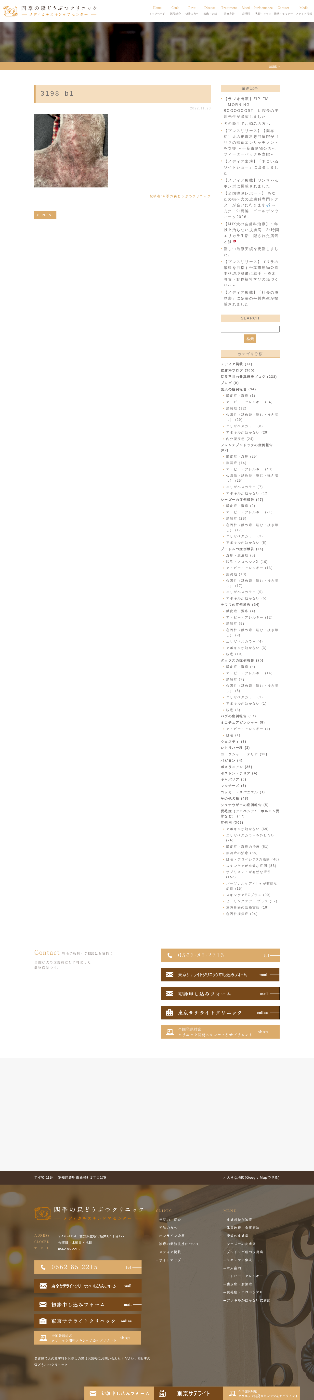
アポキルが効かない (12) (247, 493)
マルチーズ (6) (233, 786)
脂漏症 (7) (235, 679)
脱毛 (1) (233, 735)
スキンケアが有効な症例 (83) (251, 866)
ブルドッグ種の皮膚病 (245, 1252)
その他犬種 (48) (235, 798)
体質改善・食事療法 (243, 1227)
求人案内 (234, 1268)
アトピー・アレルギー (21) (249, 512)
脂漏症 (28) (236, 518)
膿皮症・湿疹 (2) (241, 506)
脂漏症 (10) (236, 574)
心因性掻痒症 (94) (242, 914)
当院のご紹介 (170, 1220)
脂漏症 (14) (236, 463)
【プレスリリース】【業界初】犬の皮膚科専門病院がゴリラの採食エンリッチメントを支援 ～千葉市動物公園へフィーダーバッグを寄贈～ (251, 142)
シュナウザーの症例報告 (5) (245, 805)
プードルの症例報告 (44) (242, 549)
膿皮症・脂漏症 (239, 1284)
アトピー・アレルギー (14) (249, 673)
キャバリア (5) (233, 779)
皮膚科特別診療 (239, 1220)
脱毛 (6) (233, 710)
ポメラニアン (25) (236, 767)
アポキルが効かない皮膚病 (249, 1300)
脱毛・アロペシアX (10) (247, 562)
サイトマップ (170, 1260)
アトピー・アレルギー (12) (249, 617)
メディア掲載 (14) (236, 364)
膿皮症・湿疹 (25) (242, 456)
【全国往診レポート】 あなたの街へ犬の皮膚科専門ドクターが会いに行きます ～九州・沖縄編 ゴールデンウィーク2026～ (251, 205)
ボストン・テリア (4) (239, 773)
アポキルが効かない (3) (246, 648)
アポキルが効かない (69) (247, 829)
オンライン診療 (172, 1236)
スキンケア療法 (239, 1260)
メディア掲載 (170, 1252)
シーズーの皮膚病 (241, 1244)
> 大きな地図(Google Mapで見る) (251, 1177)
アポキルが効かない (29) (247, 432)
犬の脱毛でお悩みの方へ (247, 123)
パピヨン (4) (232, 760)
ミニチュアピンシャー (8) (243, 722)
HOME (273, 66)
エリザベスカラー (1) (244, 697)
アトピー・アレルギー (245, 1276)
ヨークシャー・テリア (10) (244, 754)
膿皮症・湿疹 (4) (241, 611)
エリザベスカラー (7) (244, 487)
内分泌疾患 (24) (240, 439)
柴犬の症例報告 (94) (238, 389)
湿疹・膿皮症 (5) (241, 555)
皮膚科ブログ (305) (238, 370)
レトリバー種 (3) (235, 748)
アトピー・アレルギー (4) (248, 729)
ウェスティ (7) (233, 741)
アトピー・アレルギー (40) (249, 469)
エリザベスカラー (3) (244, 536)
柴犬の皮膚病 (238, 1236)
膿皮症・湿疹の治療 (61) (247, 846)
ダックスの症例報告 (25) (242, 660)
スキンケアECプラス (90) (248, 895)
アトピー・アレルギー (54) (249, 402)
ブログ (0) (230, 383)
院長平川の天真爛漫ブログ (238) (249, 377)
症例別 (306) (232, 822)
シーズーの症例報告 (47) (242, 500)
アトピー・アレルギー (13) (249, 568)
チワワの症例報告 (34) (240, 605)
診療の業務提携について (179, 1244)
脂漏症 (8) (235, 623)
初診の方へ (168, 1227)
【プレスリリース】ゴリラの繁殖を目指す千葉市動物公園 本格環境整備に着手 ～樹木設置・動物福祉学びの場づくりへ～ (251, 273)
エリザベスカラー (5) (244, 592)
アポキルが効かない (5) (246, 598)
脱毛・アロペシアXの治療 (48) (252, 859)
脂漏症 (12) (236, 408)
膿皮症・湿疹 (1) (241, 395)
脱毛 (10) (234, 654)
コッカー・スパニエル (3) (243, 792)
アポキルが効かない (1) (246, 703)
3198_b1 (57, 93)
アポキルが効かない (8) (246, 542)
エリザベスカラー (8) (244, 426)
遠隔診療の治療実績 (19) (247, 907)
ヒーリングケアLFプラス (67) (251, 901)
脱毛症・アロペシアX (244, 1292)
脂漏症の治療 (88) (242, 853)
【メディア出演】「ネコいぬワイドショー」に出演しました (251, 167)
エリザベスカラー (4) (244, 641)
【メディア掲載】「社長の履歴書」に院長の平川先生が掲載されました (251, 298)
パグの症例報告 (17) (238, 716)
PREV (47, 215)
